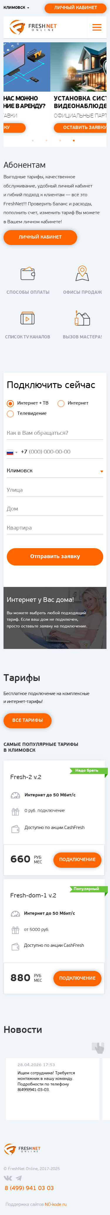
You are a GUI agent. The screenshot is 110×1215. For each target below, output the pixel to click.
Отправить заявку (55, 557)
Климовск (14, 8)
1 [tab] (34, 142)
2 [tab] (48, 142)
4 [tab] (75, 142)
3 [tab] (62, 142)
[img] (33, 27)
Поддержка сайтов (36, 1205)
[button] (96, 27)
